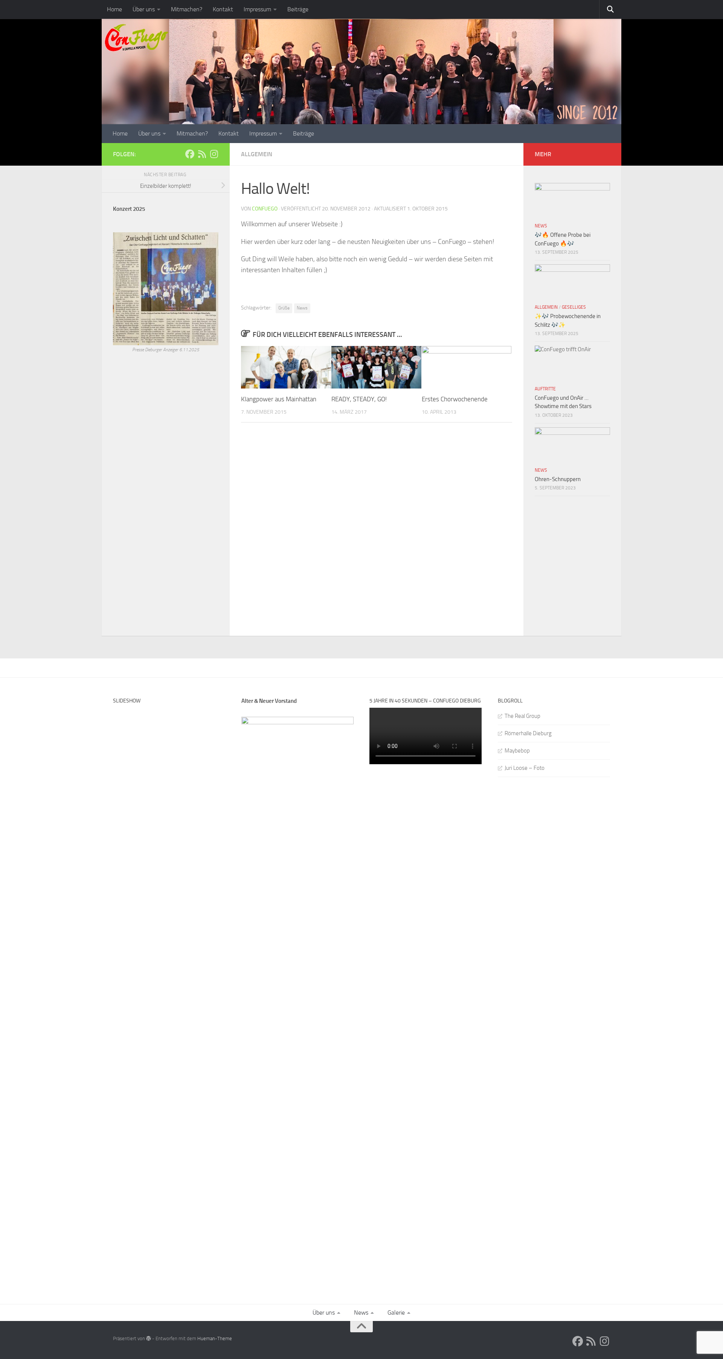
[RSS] (201, 153)
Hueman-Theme (214, 1338)
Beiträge (297, 9)
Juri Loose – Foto (525, 768)
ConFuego (265, 209)
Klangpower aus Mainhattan (278, 399)
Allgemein (256, 154)
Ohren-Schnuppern (558, 479)
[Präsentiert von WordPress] (148, 1338)
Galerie (396, 1312)
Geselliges (574, 307)
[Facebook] (189, 153)
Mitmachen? (186, 9)
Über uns (144, 9)
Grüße (284, 308)
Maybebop (517, 750)
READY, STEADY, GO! (359, 399)
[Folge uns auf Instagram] (213, 153)
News (302, 308)
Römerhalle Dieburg (528, 733)
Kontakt (223, 9)
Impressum (257, 9)
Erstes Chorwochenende (455, 399)
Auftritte (545, 389)
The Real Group (522, 716)
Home (114, 9)
